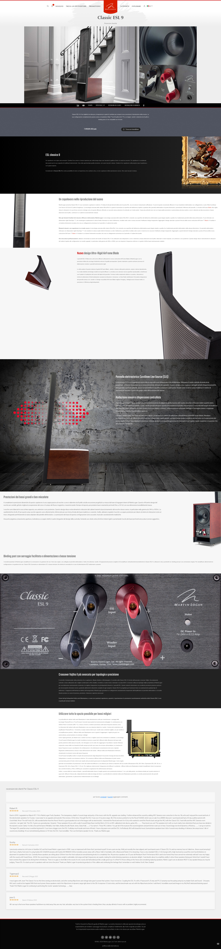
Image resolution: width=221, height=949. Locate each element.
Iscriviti (110, 797)
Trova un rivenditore (76, 6)
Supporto (124, 6)
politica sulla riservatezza (110, 946)
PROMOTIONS (95, 6)
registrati (103, 797)
